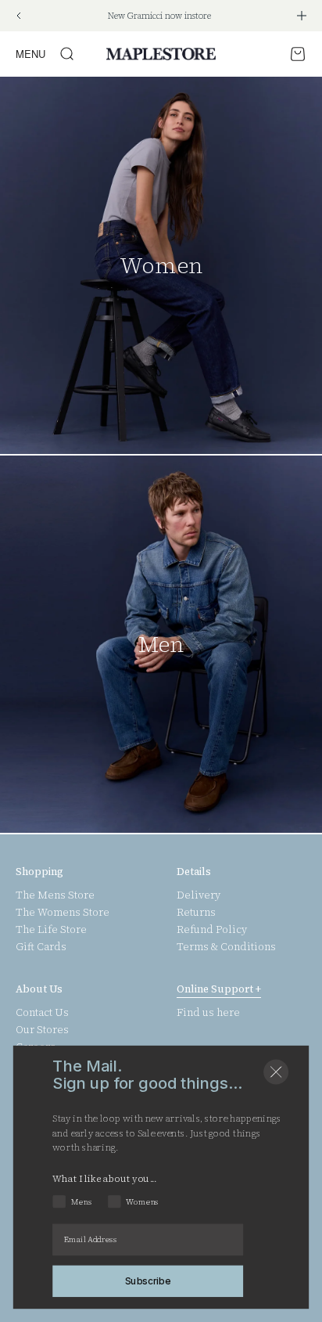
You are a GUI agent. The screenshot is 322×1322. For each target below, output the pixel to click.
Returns (196, 912)
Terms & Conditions (226, 947)
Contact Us (42, 1013)
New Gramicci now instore (159, 16)
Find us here (208, 1013)
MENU (30, 53)
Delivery (198, 895)
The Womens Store (62, 912)
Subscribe (148, 1280)
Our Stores (42, 1030)
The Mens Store (55, 895)
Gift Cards (41, 947)
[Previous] (18, 15)
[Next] (301, 15)
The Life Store (51, 930)
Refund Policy (212, 930)
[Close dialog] (276, 1072)
